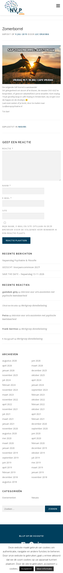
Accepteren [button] (26, 568)
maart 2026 (37, 365)
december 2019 (39, 448)
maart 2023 (8, 394)
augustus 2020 (9, 433)
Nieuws (22, 126)
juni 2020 (36, 433)
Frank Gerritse (10, 328)
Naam (6, 185)
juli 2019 (35, 457)
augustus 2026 (9, 360)
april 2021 (36, 414)
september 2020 (39, 428)
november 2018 (39, 477)
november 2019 (10, 452)
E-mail (7, 198)
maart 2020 (8, 443)
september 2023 (39, 389)
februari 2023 (38, 394)
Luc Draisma (42, 34)
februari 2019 (8, 472)
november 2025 (10, 375)
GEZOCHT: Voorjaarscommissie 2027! (21, 267)
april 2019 (7, 467)
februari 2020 (38, 443)
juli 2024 (6, 380)
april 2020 (36, 438)
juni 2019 (6, 462)
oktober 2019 (38, 452)
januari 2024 (37, 384)
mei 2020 (6, 438)
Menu (57, 5)
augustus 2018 (9, 481)
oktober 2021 (38, 409)
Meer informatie (44, 568)
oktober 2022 (38, 399)
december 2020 (39, 423)
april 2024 (36, 380)
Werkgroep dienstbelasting (34, 305)
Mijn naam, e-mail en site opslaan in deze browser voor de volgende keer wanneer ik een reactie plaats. (29, 229)
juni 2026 (36, 360)
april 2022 (7, 404)
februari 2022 (38, 404)
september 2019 (10, 457)
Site (4, 210)
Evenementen (9, 497)
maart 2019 (37, 467)
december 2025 (39, 370)
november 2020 (10, 428)
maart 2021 (8, 418)
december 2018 (10, 477)
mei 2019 (36, 462)
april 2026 (7, 365)
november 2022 (10, 399)
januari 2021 (8, 423)
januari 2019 (37, 472)
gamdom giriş (10, 291)
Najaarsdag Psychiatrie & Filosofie (19, 260)
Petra (5, 315)
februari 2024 (8, 384)
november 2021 (10, 409)
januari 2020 (8, 448)
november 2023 (10, 389)
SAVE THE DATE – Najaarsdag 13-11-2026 (23, 274)
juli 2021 (6, 414)
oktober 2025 (38, 375)
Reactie (7, 148)
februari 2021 (38, 418)
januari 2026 (8, 370)
